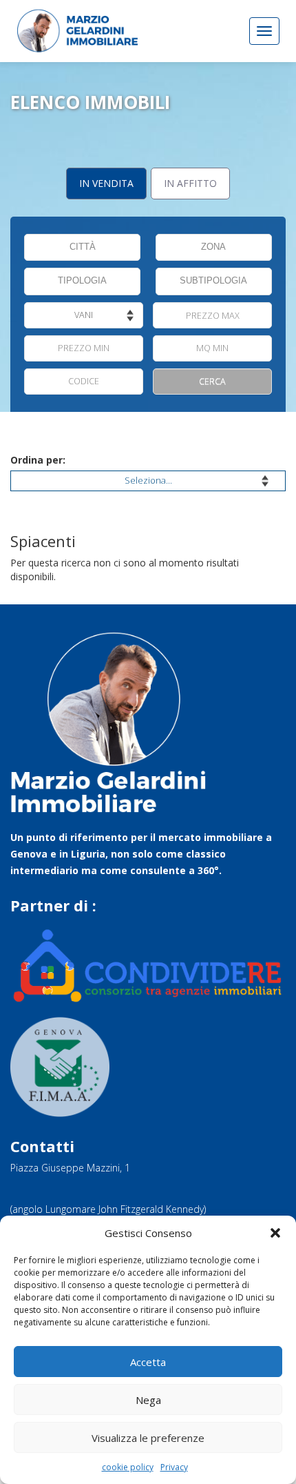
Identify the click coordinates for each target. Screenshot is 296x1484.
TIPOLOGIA (82, 281)
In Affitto (190, 183)
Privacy (174, 1467)
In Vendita (106, 183)
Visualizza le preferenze (148, 1438)
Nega (148, 1400)
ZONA (213, 247)
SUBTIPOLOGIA (213, 281)
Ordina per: (37, 459)
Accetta (148, 1362)
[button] (275, 1233)
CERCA (212, 381)
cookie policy (128, 1467)
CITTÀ (83, 247)
